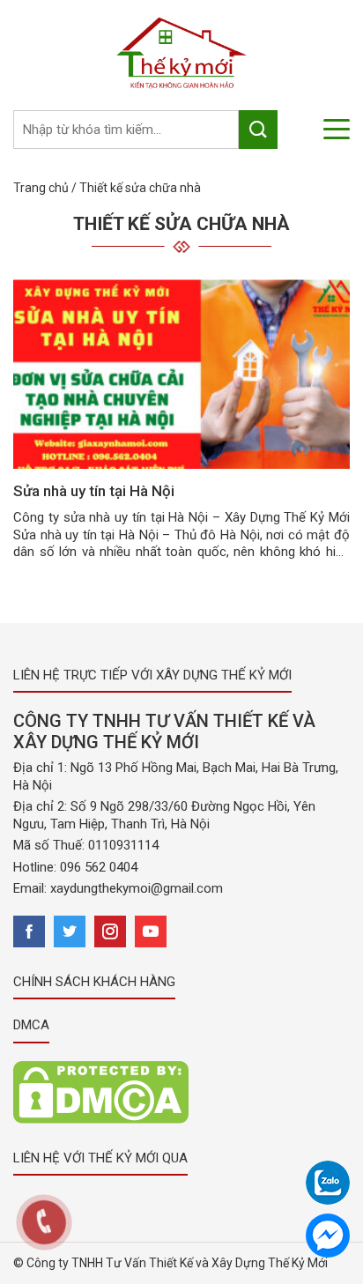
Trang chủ (41, 188)
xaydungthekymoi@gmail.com (136, 888)
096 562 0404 (98, 867)
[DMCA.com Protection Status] (101, 1091)
